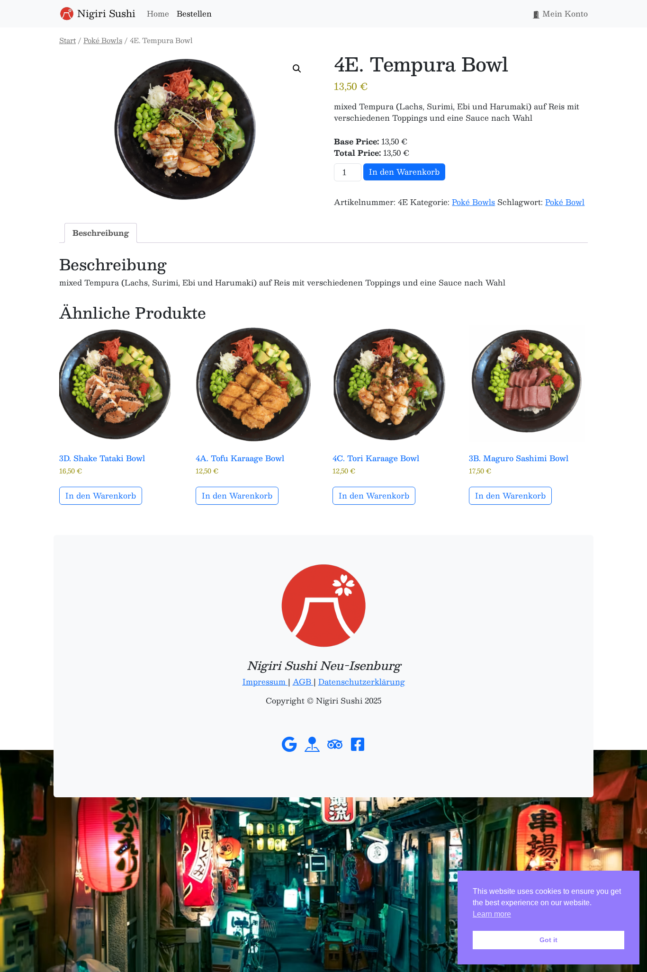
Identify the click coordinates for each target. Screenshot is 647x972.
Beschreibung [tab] (100, 232)
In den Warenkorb (404, 171)
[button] (297, 68)
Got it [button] (548, 940)
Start (67, 40)
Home (158, 13)
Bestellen (194, 13)
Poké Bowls (102, 40)
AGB (303, 681)
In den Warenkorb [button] (100, 495)
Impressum (265, 681)
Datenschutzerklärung (361, 681)
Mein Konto (564, 13)
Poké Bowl (564, 202)
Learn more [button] (492, 914)
